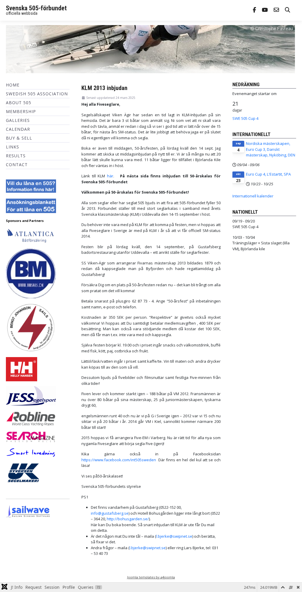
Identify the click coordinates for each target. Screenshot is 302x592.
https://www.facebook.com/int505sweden (118, 459)
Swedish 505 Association (37, 94)
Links (12, 147)
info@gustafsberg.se (110, 513)
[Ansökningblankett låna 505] (31, 205)
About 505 (18, 102)
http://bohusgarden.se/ (128, 518)
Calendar (18, 129)
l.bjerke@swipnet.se (174, 536)
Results (16, 155)
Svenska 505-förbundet (36, 8)
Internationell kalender (252, 196)
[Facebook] (254, 10)
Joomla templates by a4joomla (151, 577)
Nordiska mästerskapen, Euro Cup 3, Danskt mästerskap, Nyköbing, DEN (270, 149)
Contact (17, 164)
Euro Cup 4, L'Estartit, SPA (268, 174)
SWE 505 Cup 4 (245, 118)
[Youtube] (265, 10)
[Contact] (276, 10)
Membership (21, 111)
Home (12, 85)
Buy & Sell (19, 138)
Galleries (18, 120)
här (110, 176)
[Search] (287, 10)
